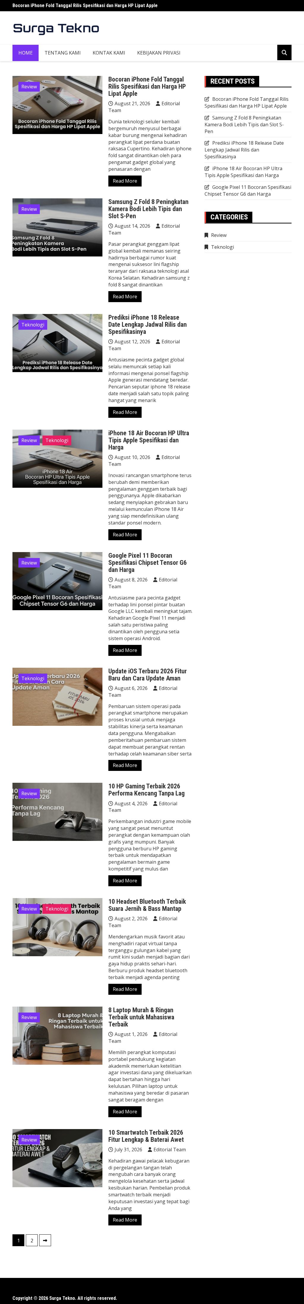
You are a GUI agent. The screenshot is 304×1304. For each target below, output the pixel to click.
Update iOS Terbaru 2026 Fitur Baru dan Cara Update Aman (147, 674)
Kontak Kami (109, 53)
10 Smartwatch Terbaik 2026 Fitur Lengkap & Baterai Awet (146, 1136)
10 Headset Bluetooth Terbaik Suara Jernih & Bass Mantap (147, 905)
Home (25, 53)
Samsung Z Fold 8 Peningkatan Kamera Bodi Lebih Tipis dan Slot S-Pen (148, 209)
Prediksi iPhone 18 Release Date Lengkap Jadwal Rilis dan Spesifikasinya (147, 324)
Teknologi (32, 324)
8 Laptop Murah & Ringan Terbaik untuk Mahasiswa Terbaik (141, 1017)
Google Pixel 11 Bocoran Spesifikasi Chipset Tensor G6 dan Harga (147, 562)
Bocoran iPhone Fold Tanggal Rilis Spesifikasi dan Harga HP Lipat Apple (85, 5)
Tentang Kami (63, 53)
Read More (125, 181)
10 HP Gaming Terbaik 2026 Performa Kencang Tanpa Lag (146, 789)
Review (29, 86)
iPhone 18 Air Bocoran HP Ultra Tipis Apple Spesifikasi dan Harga (148, 440)
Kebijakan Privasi (158, 53)
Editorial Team (169, 1149)
